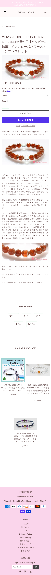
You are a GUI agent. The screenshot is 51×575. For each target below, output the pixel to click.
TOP (25, 530)
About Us (25, 524)
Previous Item (9, 26)
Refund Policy (25, 537)
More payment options (25, 126)
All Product (25, 527)
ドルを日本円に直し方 (25, 547)
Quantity (5, 101)
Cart (45, 12)
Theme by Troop (11, 501)
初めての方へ (25, 541)
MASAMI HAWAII (26, 12)
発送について (25, 544)
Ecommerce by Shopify (37, 501)
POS (21, 501)
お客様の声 (25, 551)
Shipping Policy (25, 534)
